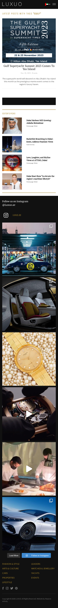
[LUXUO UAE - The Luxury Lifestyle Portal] (12, 3)
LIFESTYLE (7, 582)
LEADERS (35, 564)
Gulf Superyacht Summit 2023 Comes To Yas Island (29, 67)
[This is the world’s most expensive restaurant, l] (29, 469)
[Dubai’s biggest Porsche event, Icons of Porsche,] (29, 249)
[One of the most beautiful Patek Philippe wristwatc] (29, 359)
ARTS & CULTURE (10, 568)
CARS (5, 573)
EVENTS (35, 577)
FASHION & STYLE (10, 564)
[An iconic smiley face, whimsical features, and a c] (29, 414)
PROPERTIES (8, 577)
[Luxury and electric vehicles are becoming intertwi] (29, 523)
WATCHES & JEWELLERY (43, 568)
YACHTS (35, 573)
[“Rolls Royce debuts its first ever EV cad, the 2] (29, 304)
